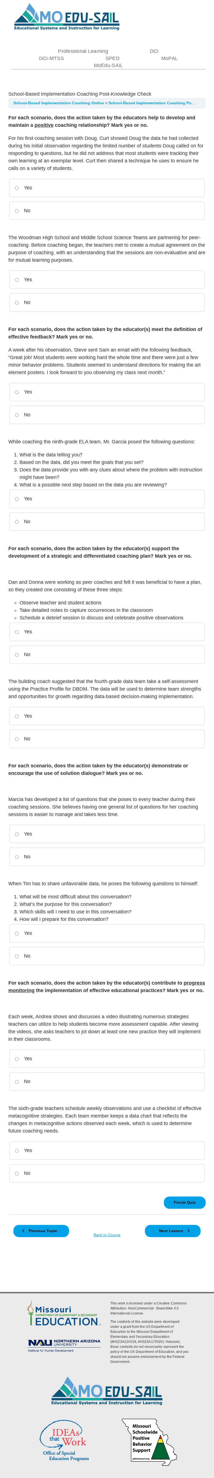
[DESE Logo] (64, 1300)
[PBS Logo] (150, 1419)
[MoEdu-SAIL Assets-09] (64, 1339)
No (26, 210)
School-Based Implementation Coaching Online (59, 103)
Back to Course (107, 1235)
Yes (27, 188)
